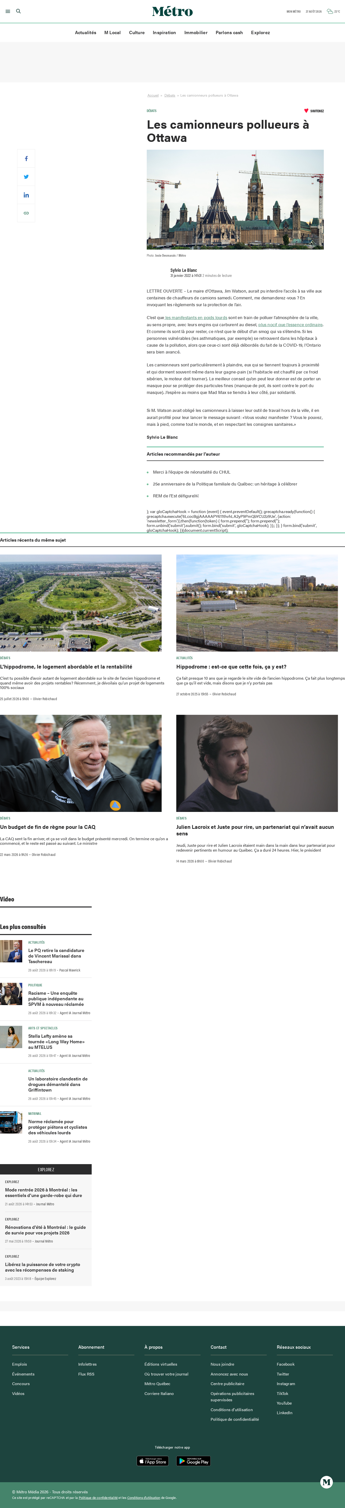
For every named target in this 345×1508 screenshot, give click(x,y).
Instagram (286, 1383)
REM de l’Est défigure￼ (176, 496)
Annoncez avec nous (229, 1374)
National (34, 1113)
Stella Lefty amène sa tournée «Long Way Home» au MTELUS (56, 1041)
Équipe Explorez (45, 1278)
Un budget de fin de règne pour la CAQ (47, 826)
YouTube (284, 1403)
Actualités (85, 32)
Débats (170, 95)
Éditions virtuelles (160, 1364)
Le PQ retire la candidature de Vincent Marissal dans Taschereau (56, 955)
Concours (21, 1383)
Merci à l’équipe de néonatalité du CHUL (192, 472)
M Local (112, 32)
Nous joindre (222, 1364)
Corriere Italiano (159, 1393)
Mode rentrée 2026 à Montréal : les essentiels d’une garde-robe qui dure (43, 1192)
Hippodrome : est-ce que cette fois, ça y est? (231, 666)
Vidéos (18, 1393)
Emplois (19, 1364)
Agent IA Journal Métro (75, 1012)
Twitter (283, 1374)
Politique (35, 985)
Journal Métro (45, 1203)
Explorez (260, 32)
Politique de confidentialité (235, 1419)
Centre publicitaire (227, 1383)
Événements (23, 1374)
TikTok (282, 1393)
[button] (7, 11)
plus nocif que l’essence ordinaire (290, 324)
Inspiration (164, 32)
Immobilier (196, 32)
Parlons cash (229, 32)
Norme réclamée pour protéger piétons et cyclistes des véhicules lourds (57, 1127)
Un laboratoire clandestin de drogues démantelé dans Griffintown (58, 1084)
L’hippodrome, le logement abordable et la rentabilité (66, 666)
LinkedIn (284, 1412)
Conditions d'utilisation (143, 1497)
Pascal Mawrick (69, 969)
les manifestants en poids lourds (195, 317)
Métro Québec (157, 1383)
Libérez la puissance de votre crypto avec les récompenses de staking (42, 1267)
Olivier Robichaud (45, 698)
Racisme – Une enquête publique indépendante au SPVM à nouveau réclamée (56, 998)
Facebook (285, 1364)
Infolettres (87, 1364)
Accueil (153, 95)
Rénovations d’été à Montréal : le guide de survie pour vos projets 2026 (45, 1230)
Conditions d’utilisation (232, 1409)
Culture (137, 32)
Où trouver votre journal (166, 1374)
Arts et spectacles (43, 1028)
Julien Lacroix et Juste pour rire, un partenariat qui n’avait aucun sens (255, 830)
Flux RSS (86, 1374)
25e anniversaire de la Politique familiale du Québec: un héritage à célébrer (225, 484)
